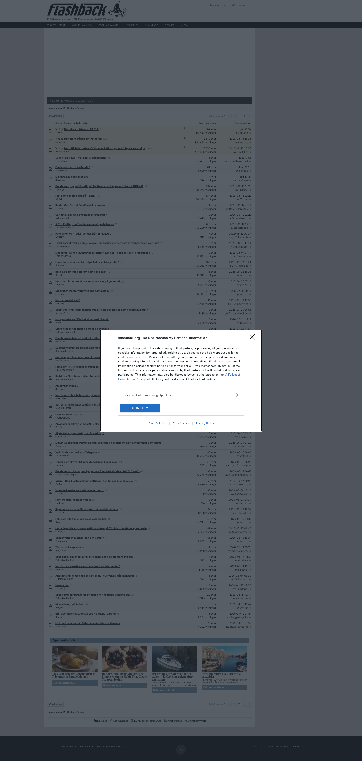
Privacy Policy (205, 423)
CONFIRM (140, 408)
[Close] (253, 338)
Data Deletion (157, 423)
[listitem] (181, 395)
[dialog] (181, 380)
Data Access (181, 423)
